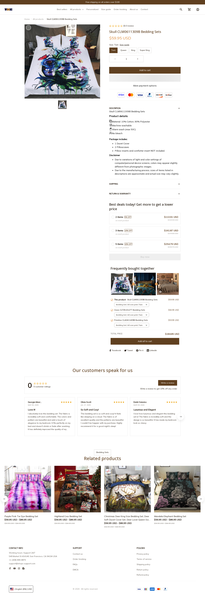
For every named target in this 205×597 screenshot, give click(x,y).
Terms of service (144, 559)
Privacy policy (143, 554)
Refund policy (143, 575)
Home (27, 19)
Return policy (142, 569)
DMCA (75, 569)
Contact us (78, 554)
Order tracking (79, 559)
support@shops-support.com (22, 563)
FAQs (75, 564)
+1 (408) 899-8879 (17, 560)
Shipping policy (143, 564)
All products (38, 19)
